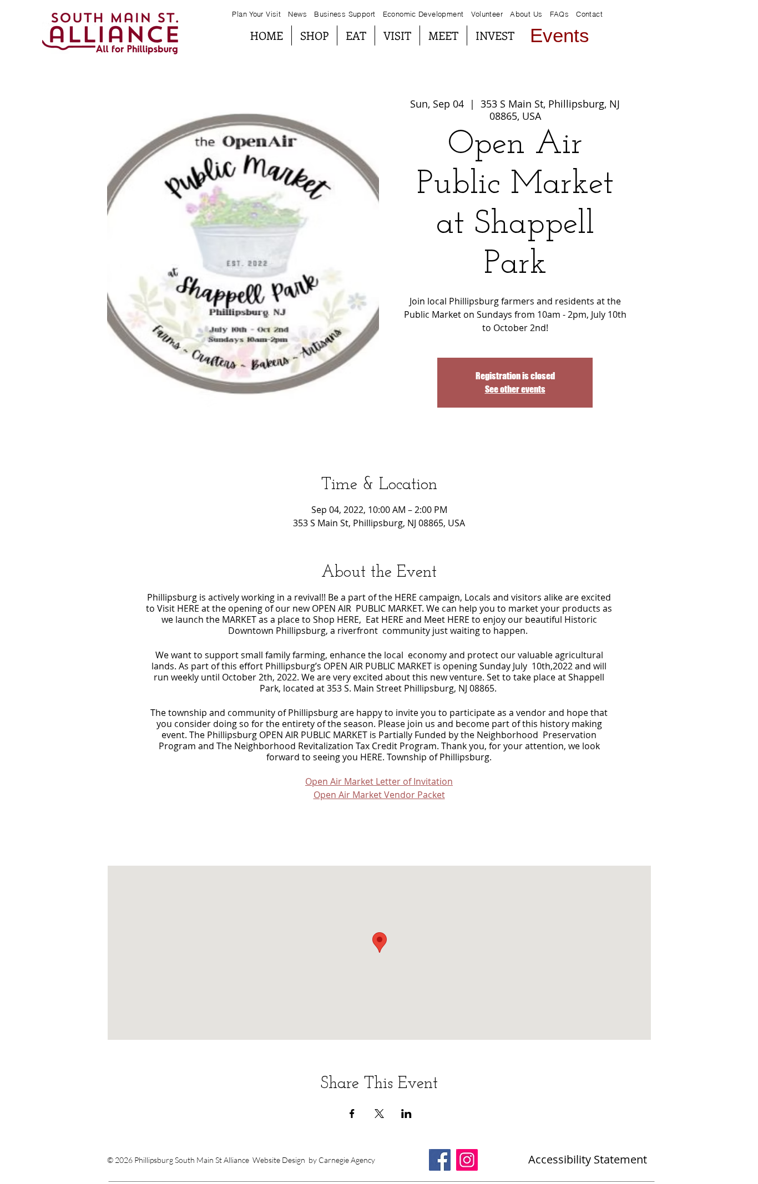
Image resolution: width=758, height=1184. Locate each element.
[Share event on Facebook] (352, 1113)
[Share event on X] (379, 1113)
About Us (526, 13)
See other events (515, 389)
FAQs (558, 13)
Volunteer (487, 13)
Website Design (278, 1160)
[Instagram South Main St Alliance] (467, 1160)
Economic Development (423, 13)
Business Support (346, 13)
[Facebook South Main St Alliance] (440, 1160)
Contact (589, 13)
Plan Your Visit (256, 13)
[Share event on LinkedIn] (406, 1113)
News (297, 13)
